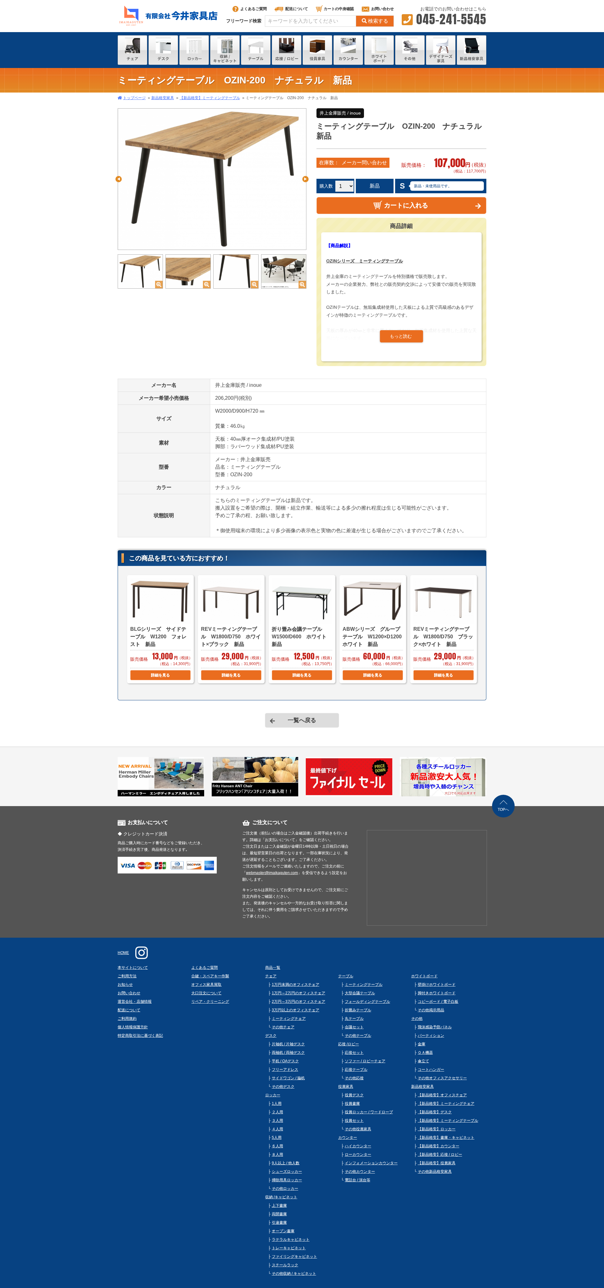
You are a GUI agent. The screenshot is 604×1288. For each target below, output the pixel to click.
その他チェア (283, 1027)
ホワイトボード (424, 976)
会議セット (354, 1027)
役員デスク (354, 1095)
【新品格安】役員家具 (437, 1163)
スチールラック (285, 1265)
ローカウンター (358, 1154)
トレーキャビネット (289, 1248)
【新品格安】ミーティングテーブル (210, 98)
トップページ (134, 98)
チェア (271, 976)
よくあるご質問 (253, 9)
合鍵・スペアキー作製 (210, 976)
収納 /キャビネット (281, 1197)
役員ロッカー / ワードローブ (369, 1112)
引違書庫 (279, 1222)
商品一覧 (272, 967)
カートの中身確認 (339, 9)
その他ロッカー (285, 1188)
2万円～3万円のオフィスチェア (298, 1001)
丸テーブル (354, 1018)
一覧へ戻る (302, 720)
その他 (416, 1018)
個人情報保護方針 (133, 1027)
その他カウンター (360, 1171)
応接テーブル (356, 1069)
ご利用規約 (127, 1018)
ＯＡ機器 (425, 1052)
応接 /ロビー (348, 1044)
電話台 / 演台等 (357, 1180)
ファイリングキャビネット (294, 1256)
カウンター (347, 1137)
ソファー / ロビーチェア (365, 1061)
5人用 (277, 1137)
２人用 (277, 1112)
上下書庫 (279, 1205)
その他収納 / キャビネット (294, 1273)
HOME (123, 953)
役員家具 (345, 1086)
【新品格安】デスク (435, 1112)
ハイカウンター (358, 1146)
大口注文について (206, 993)
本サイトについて (133, 967)
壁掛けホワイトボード (437, 984)
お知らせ (125, 984)
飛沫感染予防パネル (435, 1027)
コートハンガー (431, 1069)
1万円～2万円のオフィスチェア (298, 993)
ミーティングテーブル (364, 984)
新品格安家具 (162, 98)
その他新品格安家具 (435, 1171)
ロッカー (272, 1095)
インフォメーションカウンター (371, 1163)
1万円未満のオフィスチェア (295, 984)
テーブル (345, 976)
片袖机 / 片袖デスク (288, 1044)
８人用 (277, 1154)
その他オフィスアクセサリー (442, 1078)
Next (305, 179)
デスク (271, 1035)
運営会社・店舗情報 (135, 1001)
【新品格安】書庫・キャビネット (446, 1137)
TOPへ (503, 809)
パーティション (431, 1035)
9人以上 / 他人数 (285, 1163)
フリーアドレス (285, 1069)
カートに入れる (406, 205)
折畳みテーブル (358, 1010)
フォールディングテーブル (367, 1001)
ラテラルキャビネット (291, 1239)
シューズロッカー (287, 1171)
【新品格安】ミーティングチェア (446, 1103)
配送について (296, 9)
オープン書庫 (283, 1231)
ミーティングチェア (289, 1018)
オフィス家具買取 (206, 984)
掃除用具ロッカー (287, 1180)
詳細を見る (160, 675)
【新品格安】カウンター (438, 1146)
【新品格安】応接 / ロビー (440, 1154)
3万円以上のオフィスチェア (295, 1010)
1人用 (277, 1103)
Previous (118, 179)
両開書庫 (279, 1214)
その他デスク (283, 1086)
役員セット (354, 1120)
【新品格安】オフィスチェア (442, 1095)
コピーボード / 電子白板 (438, 1001)
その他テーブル (358, 1035)
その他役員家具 (358, 1129)
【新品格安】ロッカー (437, 1129)
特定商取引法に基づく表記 (140, 1035)
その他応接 (354, 1078)
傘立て (423, 1061)
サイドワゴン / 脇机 (288, 1078)
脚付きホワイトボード (437, 993)
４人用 (277, 1129)
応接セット (354, 1052)
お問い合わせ (382, 9)
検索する (378, 21)
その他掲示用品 (431, 1010)
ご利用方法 (127, 976)
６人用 (277, 1146)
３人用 (277, 1120)
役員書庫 (352, 1103)
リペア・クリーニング (210, 1001)
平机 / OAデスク (285, 1061)
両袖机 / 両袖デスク (288, 1052)
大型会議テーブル (360, 993)
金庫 (421, 1044)
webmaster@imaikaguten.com (272, 873)
